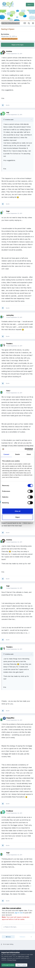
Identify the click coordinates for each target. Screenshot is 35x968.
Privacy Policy (12, 960)
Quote (7, 105)
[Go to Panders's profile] (3, 345)
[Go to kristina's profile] (3, 52)
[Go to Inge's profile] (3, 212)
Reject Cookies (21, 965)
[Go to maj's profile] (3, 113)
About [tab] (29, 454)
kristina (6, 34)
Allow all (17, 511)
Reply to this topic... (11, 927)
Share (9, 937)
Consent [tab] (6, 454)
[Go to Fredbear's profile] (3, 812)
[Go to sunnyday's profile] (3, 316)
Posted (14, 53)
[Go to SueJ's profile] (3, 392)
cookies (13, 954)
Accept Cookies (9, 965)
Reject (17, 517)
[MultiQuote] (2, 105)
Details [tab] (17, 454)
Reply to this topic (17, 45)
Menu (30, 4)
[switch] (30, 491)
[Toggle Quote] (4, 119)
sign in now (19, 913)
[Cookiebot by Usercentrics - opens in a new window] (25, 449)
